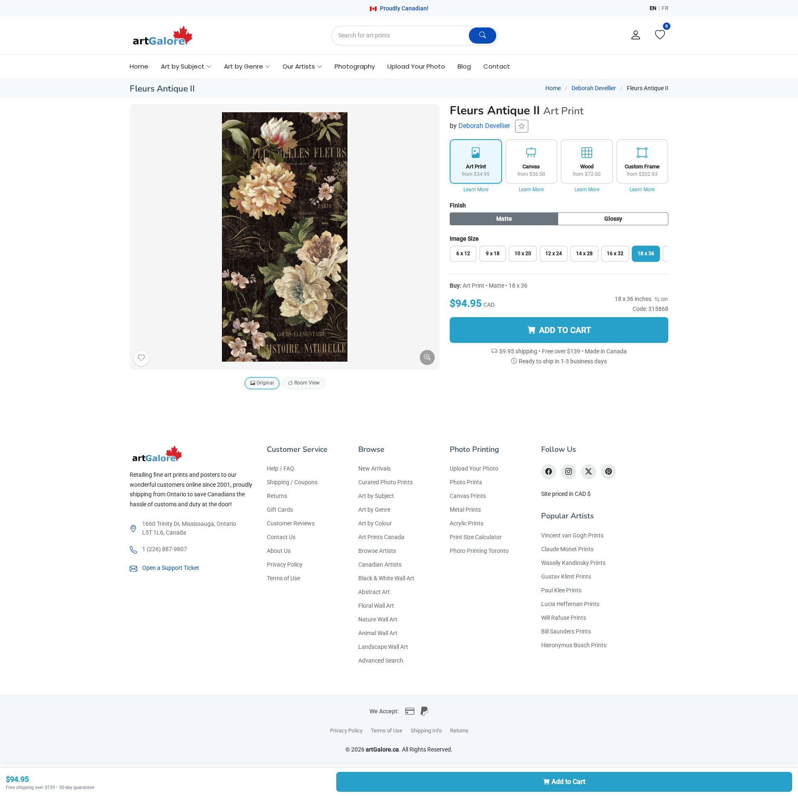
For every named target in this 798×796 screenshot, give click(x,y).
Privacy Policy (285, 564)
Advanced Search (380, 660)
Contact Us (281, 537)
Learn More (475, 189)
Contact (496, 66)
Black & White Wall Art (386, 578)
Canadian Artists (379, 564)
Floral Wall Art (376, 605)
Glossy (613, 218)
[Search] (482, 35)
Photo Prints (466, 482)
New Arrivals (374, 468)
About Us (279, 550)
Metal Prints (465, 509)
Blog (464, 66)
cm (664, 299)
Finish (458, 205)
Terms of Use (283, 578)
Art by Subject (376, 496)
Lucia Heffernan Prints (570, 604)
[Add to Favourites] (141, 358)
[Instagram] (568, 471)
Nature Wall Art (377, 619)
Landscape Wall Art (383, 646)
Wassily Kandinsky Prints (573, 562)
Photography (355, 66)
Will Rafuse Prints (563, 617)
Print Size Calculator (476, 537)
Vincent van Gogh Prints (572, 535)
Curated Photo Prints (385, 482)
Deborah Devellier (593, 88)
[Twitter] (588, 471)
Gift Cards (280, 509)
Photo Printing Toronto (479, 550)
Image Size (464, 238)
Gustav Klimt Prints (566, 576)
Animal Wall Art (377, 633)
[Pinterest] (608, 471)
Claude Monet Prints (567, 549)
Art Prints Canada (381, 537)
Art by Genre (374, 509)
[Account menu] (636, 35)
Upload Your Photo (416, 66)
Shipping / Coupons (292, 482)
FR (665, 8)
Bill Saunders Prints (566, 631)
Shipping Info (426, 730)
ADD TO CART (565, 330)
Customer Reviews (291, 523)
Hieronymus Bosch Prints (573, 645)
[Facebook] (548, 471)
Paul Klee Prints (561, 590)
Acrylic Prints (466, 523)
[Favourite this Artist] (521, 126)
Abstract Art (374, 592)
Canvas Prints (468, 496)
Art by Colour (375, 523)
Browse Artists (377, 550)
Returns (277, 496)
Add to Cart (568, 782)
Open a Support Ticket (170, 567)
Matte (504, 218)
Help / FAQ (280, 468)
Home (139, 66)
